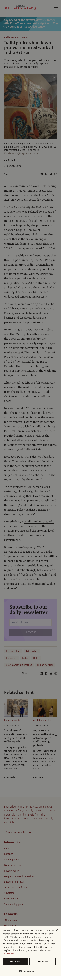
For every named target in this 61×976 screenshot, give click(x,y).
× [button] (57, 930)
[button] (29, 971)
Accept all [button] (15, 961)
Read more (8, 953)
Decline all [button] (42, 961)
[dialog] (30, 951)
